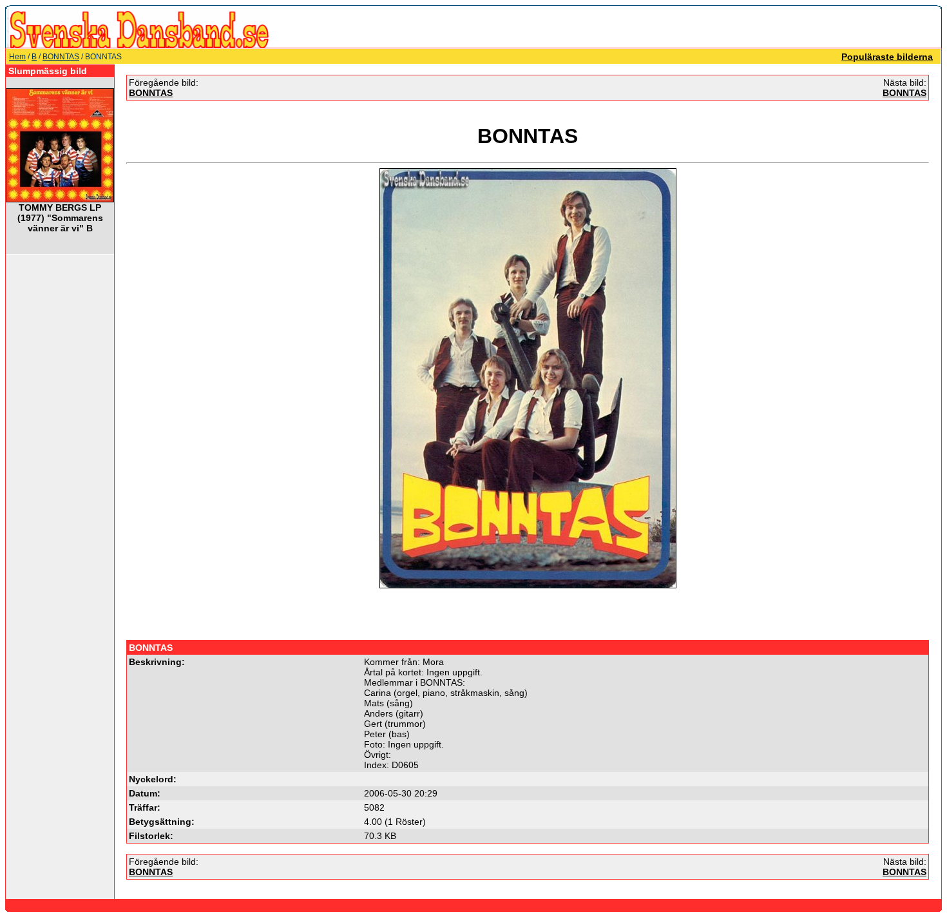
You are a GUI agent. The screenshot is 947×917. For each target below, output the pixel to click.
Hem (17, 56)
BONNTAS (61, 56)
